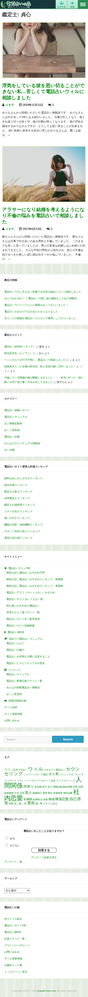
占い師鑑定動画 (13, 423)
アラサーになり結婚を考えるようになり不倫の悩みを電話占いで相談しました (43, 215)
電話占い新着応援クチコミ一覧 (24, 680)
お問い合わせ (12, 720)
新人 (28, 792)
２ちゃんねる (50, 803)
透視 (31, 803)
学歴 (75, 786)
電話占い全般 (12, 436)
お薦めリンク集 (13, 965)
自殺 (11, 803)
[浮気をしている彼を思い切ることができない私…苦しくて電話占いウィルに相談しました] (44, 76)
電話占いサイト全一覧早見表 (23, 618)
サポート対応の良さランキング (22, 531)
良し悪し (18, 803)
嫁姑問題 (67, 786)
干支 (16, 793)
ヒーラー (19, 780)
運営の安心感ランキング (18, 537)
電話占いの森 (15, 4)
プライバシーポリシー (17, 945)
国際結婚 (57, 786)
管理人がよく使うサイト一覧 (23, 612)
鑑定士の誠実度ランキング (19, 504)
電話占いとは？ (15, 643)
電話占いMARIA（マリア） (19, 346)
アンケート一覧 (13, 861)
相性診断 (68, 793)
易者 (45, 793)
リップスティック (65, 780)
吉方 (44, 786)
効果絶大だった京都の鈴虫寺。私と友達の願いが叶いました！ (40, 366)
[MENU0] (83, 4)
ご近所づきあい (19, 769)
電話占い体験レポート (17, 410)
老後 (45, 799)
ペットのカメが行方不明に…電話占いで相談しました (35, 359)
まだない (15, 845)
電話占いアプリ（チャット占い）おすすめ (30, 592)
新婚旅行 (37, 793)
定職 (80, 786)
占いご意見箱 (12, 430)
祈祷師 (27, 799)
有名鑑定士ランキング (17, 498)
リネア (10, 105)
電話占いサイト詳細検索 (20, 625)
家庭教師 (9, 793)
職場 (51, 799)
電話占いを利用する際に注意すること (28, 656)
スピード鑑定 (41, 774)
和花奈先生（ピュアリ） (18, 353)
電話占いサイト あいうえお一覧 (24, 599)
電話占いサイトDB (15, 925)
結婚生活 (38, 799)
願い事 (39, 803)
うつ (7, 769)
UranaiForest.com (46, 991)
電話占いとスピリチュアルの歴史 (25, 663)
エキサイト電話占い (54, 769)
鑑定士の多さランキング (18, 491)
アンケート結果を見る (44, 857)
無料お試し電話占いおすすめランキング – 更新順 (34, 585)
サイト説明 (10, 707)
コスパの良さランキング (18, 511)
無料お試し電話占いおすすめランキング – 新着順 (34, 579)
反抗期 (37, 786)
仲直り (28, 786)
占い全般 (9, 449)
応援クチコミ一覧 (14, 938)
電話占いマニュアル (15, 416)
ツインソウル (66, 774)
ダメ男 (53, 774)
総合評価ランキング (15, 484)
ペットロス (30, 780)
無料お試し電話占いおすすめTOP (25, 572)
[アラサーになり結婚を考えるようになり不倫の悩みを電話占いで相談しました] (44, 200)
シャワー (28, 774)
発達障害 (58, 793)
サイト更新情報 (13, 713)
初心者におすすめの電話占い (23, 605)
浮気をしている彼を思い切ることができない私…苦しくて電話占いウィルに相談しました (43, 91)
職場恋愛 (62, 799)
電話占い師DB (12, 932)
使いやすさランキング (17, 518)
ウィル (35, 769)
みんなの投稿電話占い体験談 (23, 687)
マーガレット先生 (46, 780)
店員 (22, 793)
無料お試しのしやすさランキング (23, 478)
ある (12, 838)
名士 (49, 786)
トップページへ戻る (15, 971)
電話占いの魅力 (15, 649)
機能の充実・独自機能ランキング (23, 524)
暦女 (50, 793)
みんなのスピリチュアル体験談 (22, 443)
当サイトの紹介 (13, 918)
